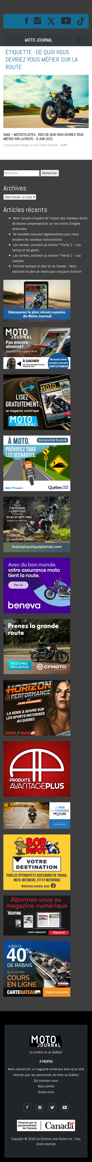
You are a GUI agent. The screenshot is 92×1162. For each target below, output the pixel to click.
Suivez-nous (46, 1092)
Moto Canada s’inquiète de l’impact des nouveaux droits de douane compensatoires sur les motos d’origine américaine (50, 223)
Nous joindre (46, 1086)
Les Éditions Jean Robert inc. (54, 1139)
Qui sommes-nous (46, 1080)
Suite (64, 145)
